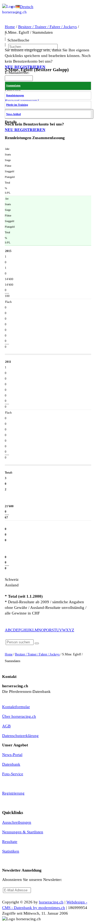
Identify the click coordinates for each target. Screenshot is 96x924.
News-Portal (12, 755)
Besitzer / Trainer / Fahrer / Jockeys (37, 654)
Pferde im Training (17, 104)
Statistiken (10, 851)
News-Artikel (13, 114)
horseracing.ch (51, 902)
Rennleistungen (15, 95)
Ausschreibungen (16, 822)
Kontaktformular (16, 707)
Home (9, 654)
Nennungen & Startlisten (22, 832)
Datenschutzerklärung (20, 736)
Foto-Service (12, 774)
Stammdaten (13, 85)
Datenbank (11, 764)
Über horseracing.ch (19, 716)
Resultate (9, 841)
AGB (6, 726)
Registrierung (13, 793)
